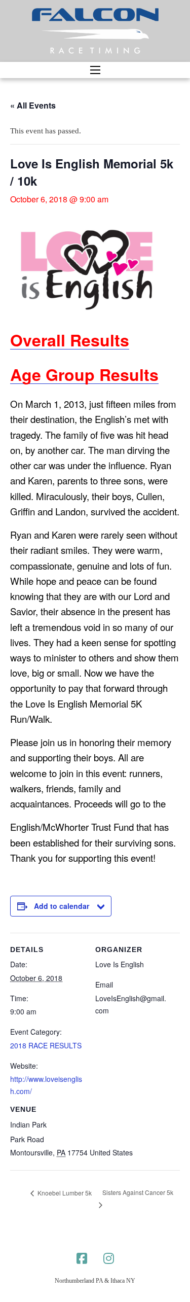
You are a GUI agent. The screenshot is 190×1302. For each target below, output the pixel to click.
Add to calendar (61, 906)
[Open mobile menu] (95, 70)
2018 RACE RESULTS (46, 1045)
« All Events (33, 105)
